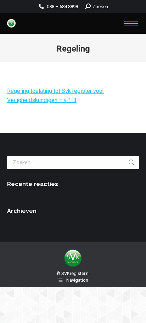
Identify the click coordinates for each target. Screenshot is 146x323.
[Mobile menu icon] (131, 23)
